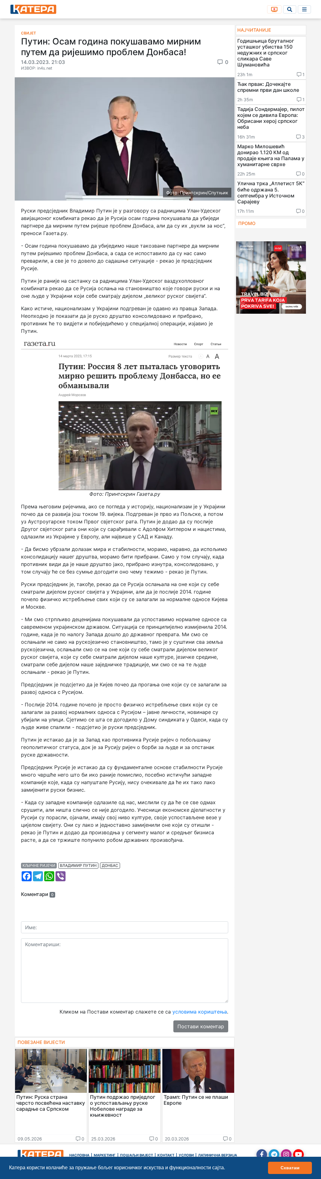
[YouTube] (298, 1154)
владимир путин (78, 865)
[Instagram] (286, 1154)
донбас (110, 865)
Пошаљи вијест (136, 1155)
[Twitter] (274, 1154)
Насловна (79, 1155)
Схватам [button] (290, 1167)
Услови (186, 1155)
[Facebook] (261, 1154)
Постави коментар (200, 1026)
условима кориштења (199, 1012)
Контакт (165, 1155)
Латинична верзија (217, 1155)
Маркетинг (105, 1155)
